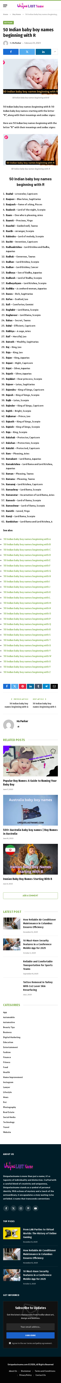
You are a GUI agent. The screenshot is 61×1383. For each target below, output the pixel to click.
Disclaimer (26, 1371)
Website (7, 1132)
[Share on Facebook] (11, 52)
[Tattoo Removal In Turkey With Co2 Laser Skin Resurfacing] (11, 986)
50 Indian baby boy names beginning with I (27, 581)
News (5, 1097)
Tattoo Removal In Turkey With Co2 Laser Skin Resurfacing (38, 986)
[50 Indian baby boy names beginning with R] (30, 77)
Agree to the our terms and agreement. (32, 1343)
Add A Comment (30, 895)
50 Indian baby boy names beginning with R (27, 629)
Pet (5, 1102)
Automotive (9, 1022)
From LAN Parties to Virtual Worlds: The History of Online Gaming (39, 1233)
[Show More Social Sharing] (55, 52)
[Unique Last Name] (30, 6)
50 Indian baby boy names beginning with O (27, 613)
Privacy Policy (25, 1375)
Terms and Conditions (45, 1371)
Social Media (9, 1117)
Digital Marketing (11, 1037)
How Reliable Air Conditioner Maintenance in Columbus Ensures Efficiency (39, 923)
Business (7, 1032)
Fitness (6, 1062)
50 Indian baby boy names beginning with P (27, 618)
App (5, 1012)
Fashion (7, 1052)
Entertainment (10, 1047)
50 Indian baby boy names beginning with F (27, 565)
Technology (9, 1122)
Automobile (9, 1017)
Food (5, 1067)
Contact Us (41, 1375)
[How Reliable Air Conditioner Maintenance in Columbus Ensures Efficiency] (11, 923)
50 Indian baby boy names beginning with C (27, 549)
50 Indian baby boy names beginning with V (27, 650)
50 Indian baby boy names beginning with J (27, 586)
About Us (13, 1371)
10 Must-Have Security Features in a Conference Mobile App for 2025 (37, 944)
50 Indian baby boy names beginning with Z (27, 672)
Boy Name (8, 23)
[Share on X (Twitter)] (27, 52)
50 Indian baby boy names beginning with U (27, 645)
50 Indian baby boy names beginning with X (27, 661)
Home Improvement (13, 1077)
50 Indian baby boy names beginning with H (27, 576)
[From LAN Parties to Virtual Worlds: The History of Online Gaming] (11, 1233)
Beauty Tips (9, 1027)
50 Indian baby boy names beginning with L (27, 597)
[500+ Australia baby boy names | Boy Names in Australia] (30, 810)
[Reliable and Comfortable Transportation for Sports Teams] (11, 965)
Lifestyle (7, 1092)
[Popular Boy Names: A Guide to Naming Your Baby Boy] (30, 761)
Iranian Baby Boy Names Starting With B (27, 879)
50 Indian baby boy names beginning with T (27, 640)
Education (8, 1042)
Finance (7, 1057)
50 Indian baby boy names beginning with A (27, 539)
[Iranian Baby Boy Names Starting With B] (30, 859)
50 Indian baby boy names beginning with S (27, 634)
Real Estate (8, 1112)
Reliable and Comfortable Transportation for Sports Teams (38, 965)
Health (6, 1072)
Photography (9, 1107)
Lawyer (6, 1087)
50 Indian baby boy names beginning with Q (27, 624)
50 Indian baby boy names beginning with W (27, 656)
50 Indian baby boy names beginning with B (27, 544)
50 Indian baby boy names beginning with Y (27, 666)
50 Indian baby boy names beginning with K (27, 592)
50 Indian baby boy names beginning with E (27, 560)
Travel (6, 1127)
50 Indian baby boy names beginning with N (27, 608)
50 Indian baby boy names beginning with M (27, 602)
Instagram (8, 1082)
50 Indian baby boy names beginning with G (27, 570)
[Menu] (5, 5)
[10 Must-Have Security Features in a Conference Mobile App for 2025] (11, 944)
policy (38, 1343)
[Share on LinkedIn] (43, 52)
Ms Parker (16, 43)
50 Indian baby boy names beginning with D (27, 554)
